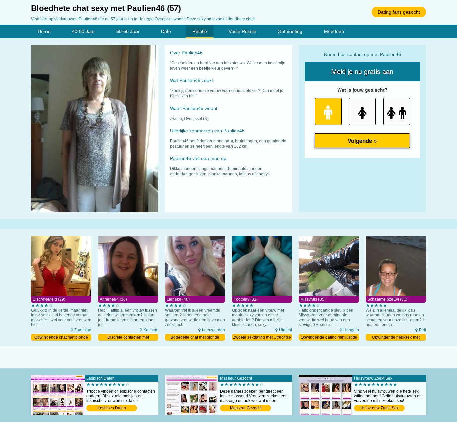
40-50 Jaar (83, 31)
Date (166, 31)
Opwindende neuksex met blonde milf (396, 338)
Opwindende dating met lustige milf (329, 338)
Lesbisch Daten (112, 408)
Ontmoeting (290, 31)
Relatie (199, 31)
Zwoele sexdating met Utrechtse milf (262, 338)
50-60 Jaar (128, 31)
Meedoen (334, 31)
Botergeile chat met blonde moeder (195, 338)
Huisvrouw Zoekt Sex (379, 408)
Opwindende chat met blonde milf (61, 338)
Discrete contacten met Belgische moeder (128, 338)
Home (44, 31)
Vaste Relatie (242, 31)
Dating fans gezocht (399, 12)
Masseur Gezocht (246, 408)
